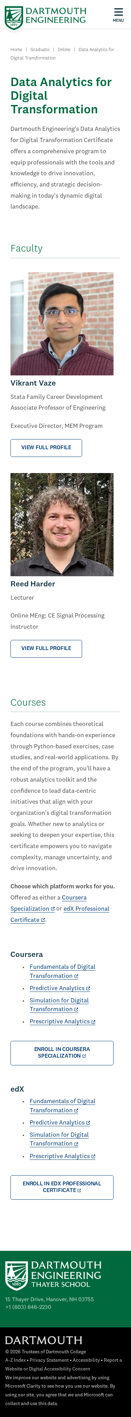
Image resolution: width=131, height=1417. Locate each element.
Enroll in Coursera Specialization (62, 1053)
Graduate (40, 50)
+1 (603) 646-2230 (28, 1307)
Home (16, 50)
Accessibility (86, 1360)
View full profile (46, 448)
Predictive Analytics (57, 989)
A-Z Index (15, 1360)
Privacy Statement (49, 1360)
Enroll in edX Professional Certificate (62, 1187)
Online (64, 50)
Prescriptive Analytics (60, 1022)
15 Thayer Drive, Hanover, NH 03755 (49, 1300)
